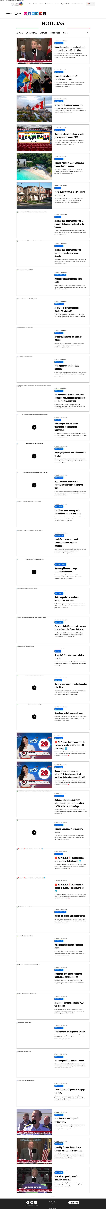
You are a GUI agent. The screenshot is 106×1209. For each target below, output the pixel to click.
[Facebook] (29, 13)
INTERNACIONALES (60, 275)
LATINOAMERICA (59, 130)
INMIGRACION (59, 535)
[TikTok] (44, 13)
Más (64, 33)
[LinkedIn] (36, 13)
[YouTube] (40, 13)
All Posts (20, 33)
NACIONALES (55, 33)
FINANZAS (58, 680)
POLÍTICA (57, 217)
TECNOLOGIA (59, 304)
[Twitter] (33, 13)
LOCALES (43, 33)
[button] (87, 33)
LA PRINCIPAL (31, 33)
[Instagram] (25, 13)
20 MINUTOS (58, 738)
